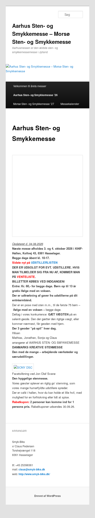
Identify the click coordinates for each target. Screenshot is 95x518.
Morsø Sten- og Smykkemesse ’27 (33, 104)
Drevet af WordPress (47, 496)
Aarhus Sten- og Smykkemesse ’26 (35, 95)
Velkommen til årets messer (29, 86)
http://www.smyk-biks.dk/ (34, 474)
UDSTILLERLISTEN (44, 262)
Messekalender (70, 104)
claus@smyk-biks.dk (32, 469)
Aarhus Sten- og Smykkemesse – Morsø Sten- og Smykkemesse (41, 33)
